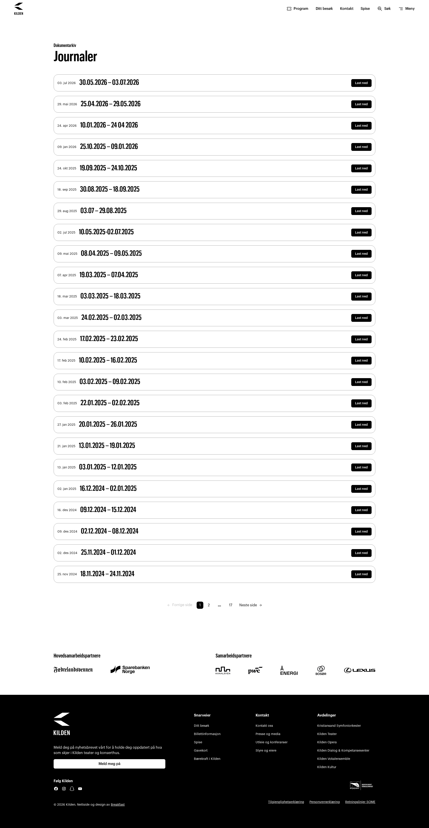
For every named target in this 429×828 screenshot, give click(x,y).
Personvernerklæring (324, 802)
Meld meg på (109, 764)
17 (230, 605)
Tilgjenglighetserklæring (286, 802)
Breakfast (118, 804)
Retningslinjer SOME (360, 802)
